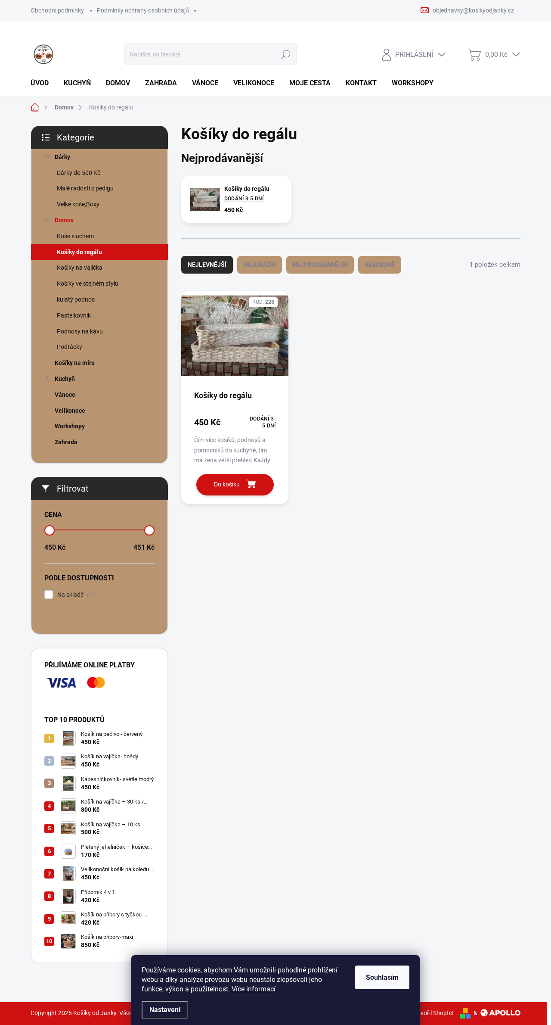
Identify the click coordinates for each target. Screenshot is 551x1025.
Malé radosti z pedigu (85, 188)
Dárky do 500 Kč (78, 172)
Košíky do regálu (79, 252)
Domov (64, 220)
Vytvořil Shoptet (433, 1012)
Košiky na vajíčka (79, 267)
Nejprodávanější (320, 264)
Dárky (62, 156)
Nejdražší (260, 264)
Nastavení (164, 1010)
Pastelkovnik (74, 315)
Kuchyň (65, 378)
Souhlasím (382, 977)
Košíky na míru (75, 362)
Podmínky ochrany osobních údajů (143, 10)
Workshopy (70, 426)
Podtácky (69, 346)
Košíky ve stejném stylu (87, 283)
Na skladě (75, 594)
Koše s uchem (75, 236)
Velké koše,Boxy (78, 204)
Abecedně (380, 264)
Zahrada (66, 442)
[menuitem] (43, 83)
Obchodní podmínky (57, 10)
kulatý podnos (76, 299)
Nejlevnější (207, 264)
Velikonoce (70, 410)
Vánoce (65, 394)
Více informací (254, 989)
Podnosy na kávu (80, 331)
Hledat (286, 54)
